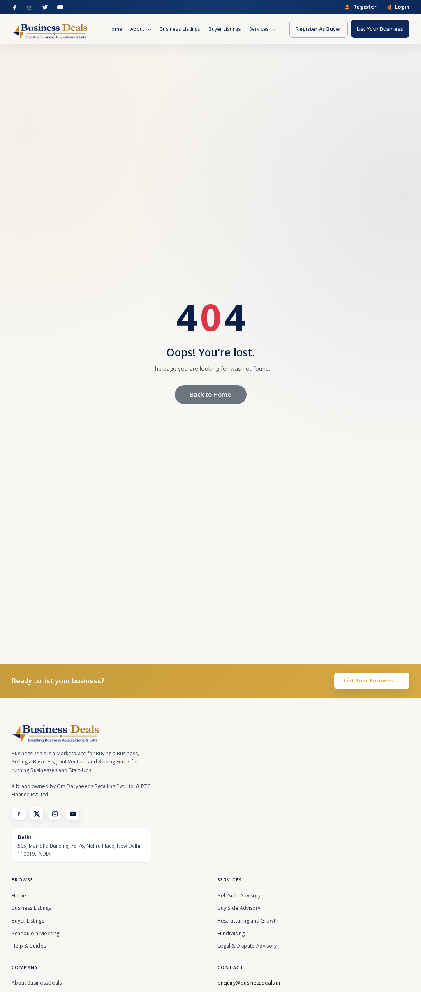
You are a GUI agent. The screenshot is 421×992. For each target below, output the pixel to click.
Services (259, 28)
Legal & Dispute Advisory (247, 945)
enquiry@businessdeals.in (248, 982)
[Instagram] (30, 7)
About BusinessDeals (37, 982)
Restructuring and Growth (247, 920)
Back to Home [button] (210, 394)
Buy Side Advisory (238, 907)
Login (402, 7)
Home (115, 28)
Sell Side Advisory (239, 895)
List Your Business (380, 28)
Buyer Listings (224, 28)
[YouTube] (60, 7)
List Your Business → (372, 680)
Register (365, 7)
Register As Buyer (318, 28)
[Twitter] (45, 7)
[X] (37, 814)
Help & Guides (29, 945)
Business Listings (180, 28)
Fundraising (231, 933)
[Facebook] (15, 7)
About (138, 28)
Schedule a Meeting (35, 933)
